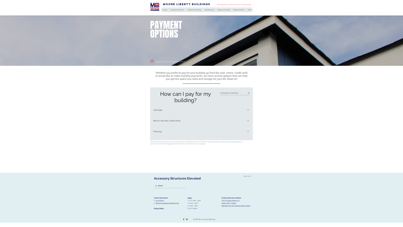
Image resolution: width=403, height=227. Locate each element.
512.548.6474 (160, 200)
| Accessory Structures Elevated (232, 5)
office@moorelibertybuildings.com (167, 203)
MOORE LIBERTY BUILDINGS (186, 4)
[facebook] (184, 219)
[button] (209, 9)
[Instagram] (187, 219)
